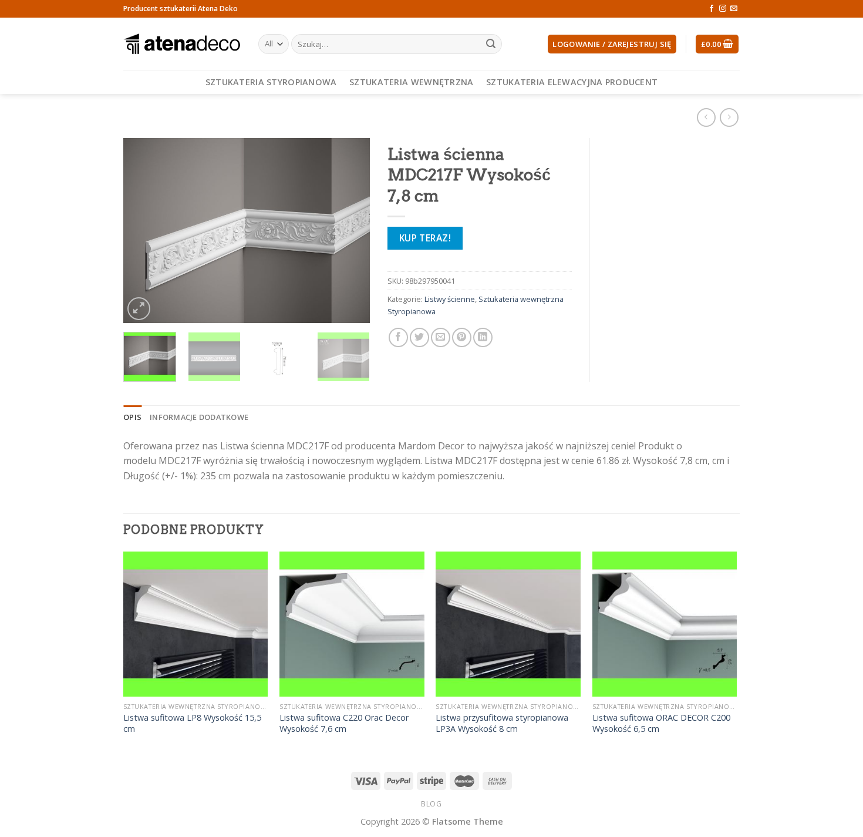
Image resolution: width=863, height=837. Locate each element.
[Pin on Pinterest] (461, 337)
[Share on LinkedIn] (483, 337)
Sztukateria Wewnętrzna (411, 82)
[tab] (132, 417)
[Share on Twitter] (419, 337)
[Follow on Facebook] (711, 9)
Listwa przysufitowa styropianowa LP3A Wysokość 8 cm (502, 723)
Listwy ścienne (449, 299)
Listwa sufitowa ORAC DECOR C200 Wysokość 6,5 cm (661, 723)
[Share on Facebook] (398, 337)
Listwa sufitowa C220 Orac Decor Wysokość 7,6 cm (344, 723)
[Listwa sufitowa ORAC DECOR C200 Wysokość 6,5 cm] (664, 624)
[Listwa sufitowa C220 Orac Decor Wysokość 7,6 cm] (351, 624)
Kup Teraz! (425, 237)
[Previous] (143, 230)
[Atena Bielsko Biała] (182, 44)
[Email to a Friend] (440, 337)
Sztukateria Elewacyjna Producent (572, 82)
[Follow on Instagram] (722, 9)
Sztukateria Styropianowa (271, 82)
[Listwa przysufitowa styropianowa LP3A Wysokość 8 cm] (508, 624)
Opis (132, 417)
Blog (431, 804)
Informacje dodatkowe (199, 417)
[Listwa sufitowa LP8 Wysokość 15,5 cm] (195, 624)
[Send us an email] (733, 9)
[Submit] (491, 44)
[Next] (349, 230)
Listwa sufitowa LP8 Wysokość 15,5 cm (192, 723)
